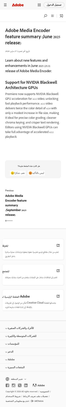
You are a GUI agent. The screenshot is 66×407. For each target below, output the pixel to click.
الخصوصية (44, 391)
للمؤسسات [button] (13, 343)
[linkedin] (26, 385)
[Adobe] (18, 5)
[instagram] (13, 385)
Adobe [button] (11, 359)
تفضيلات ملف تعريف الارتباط (35, 396)
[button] (39, 5)
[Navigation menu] (5, 5)
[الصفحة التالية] (47, 209)
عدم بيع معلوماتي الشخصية (17, 401)
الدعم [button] (10, 351)
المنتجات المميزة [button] (16, 367)
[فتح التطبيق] (61, 16)
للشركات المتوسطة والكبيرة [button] (22, 336)
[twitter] (19, 385)
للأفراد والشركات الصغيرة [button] (21, 328)
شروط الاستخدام (13, 396)
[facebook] (7, 385)
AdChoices (38, 401)
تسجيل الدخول (54, 4)
